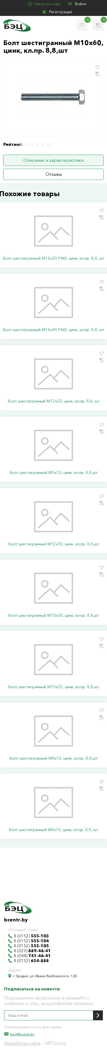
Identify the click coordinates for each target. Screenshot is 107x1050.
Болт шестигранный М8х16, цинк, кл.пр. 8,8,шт (53, 758)
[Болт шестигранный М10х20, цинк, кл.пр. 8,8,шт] (53, 660)
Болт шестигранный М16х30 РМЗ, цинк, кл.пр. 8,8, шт (53, 258)
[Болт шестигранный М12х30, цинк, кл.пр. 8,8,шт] (53, 517)
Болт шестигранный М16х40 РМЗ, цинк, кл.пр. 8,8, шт (53, 329)
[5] (48, 144)
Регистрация (60, 11)
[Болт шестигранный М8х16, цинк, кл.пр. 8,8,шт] (53, 731)
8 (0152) (31, 936)
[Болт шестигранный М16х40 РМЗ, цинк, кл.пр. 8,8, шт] (53, 302)
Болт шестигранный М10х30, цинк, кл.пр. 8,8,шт (53, 615)
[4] (43, 144)
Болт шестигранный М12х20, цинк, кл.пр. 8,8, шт (54, 401)
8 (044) (32, 955)
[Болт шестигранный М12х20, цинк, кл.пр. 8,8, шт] (53, 374)
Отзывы (54, 174)
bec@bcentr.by (22, 1034)
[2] (32, 144)
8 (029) (32, 950)
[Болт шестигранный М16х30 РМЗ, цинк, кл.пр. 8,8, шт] (53, 231)
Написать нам (47, 3)
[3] (37, 144)
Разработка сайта (22, 1043)
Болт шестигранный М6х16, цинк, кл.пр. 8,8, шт (53, 829)
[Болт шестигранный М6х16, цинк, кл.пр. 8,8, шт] (53, 802)
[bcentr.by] (17, 25)
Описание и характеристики (53, 160)
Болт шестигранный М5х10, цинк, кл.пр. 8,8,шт (53, 472)
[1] (26, 144)
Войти (80, 3)
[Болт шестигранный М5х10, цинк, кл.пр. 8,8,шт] (53, 445)
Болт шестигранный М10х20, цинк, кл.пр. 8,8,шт (53, 686)
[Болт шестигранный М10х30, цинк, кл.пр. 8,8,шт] (53, 588)
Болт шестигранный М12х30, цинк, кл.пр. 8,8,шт (53, 543)
